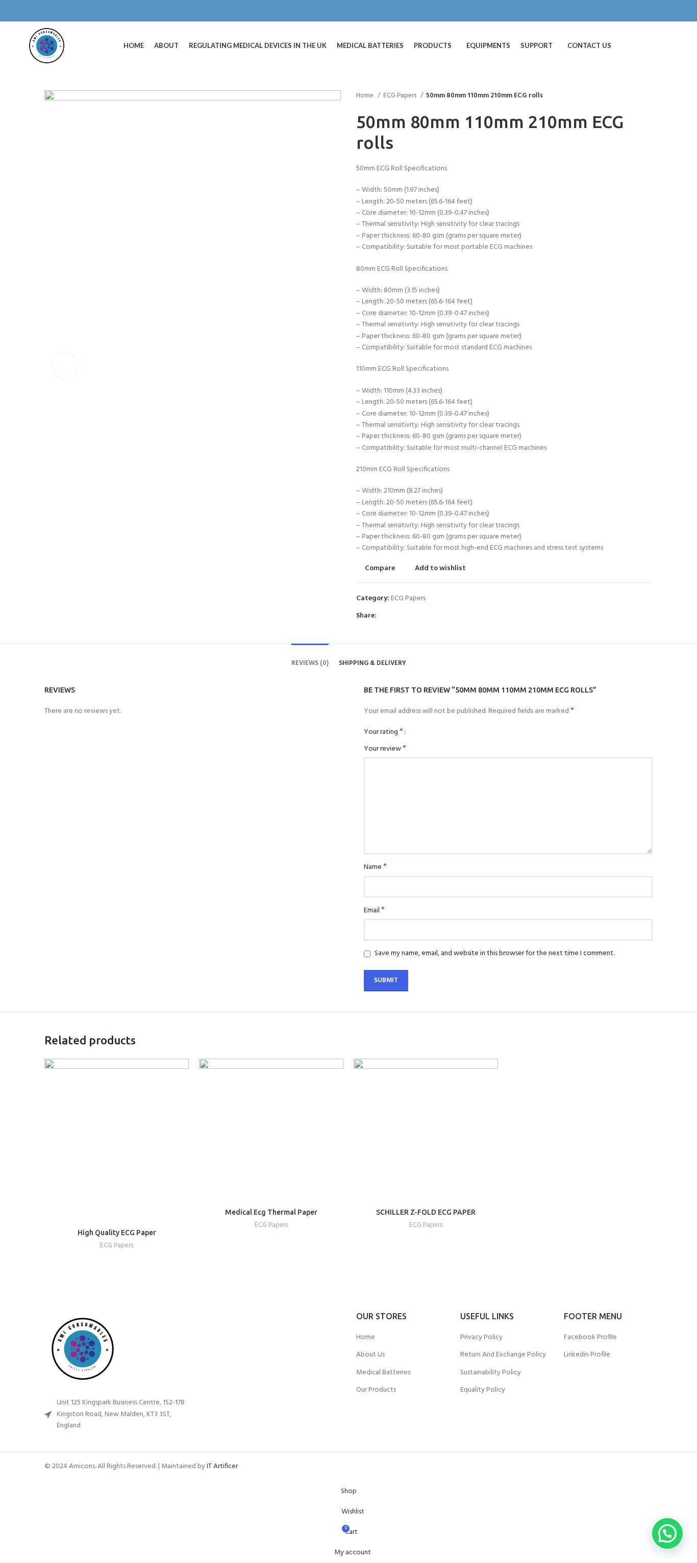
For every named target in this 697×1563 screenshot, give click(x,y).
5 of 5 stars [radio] (448, 731)
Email (374, 910)
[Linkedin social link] (397, 616)
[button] (667, 1533)
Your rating (383, 732)
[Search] (669, 46)
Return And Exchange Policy (503, 1355)
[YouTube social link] (666, 10)
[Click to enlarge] (65, 366)
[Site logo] (46, 45)
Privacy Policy (481, 1338)
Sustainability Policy (490, 1373)
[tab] (310, 656)
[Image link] (114, 1349)
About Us (370, 1355)
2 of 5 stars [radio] (425, 731)
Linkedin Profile (587, 1355)
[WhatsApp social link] (408, 616)
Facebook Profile (590, 1338)
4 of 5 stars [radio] (440, 731)
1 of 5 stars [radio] (417, 731)
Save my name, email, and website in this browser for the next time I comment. (494, 953)
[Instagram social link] (654, 10)
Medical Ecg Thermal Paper (271, 1212)
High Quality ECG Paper (117, 1232)
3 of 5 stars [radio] (432, 731)
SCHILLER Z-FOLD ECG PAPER (426, 1212)
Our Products (376, 1390)
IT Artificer (222, 1466)
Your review (385, 749)
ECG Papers (400, 95)
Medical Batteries (383, 1373)
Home (365, 95)
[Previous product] (627, 96)
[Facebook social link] (643, 10)
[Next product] (647, 96)
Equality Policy (482, 1390)
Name (375, 867)
